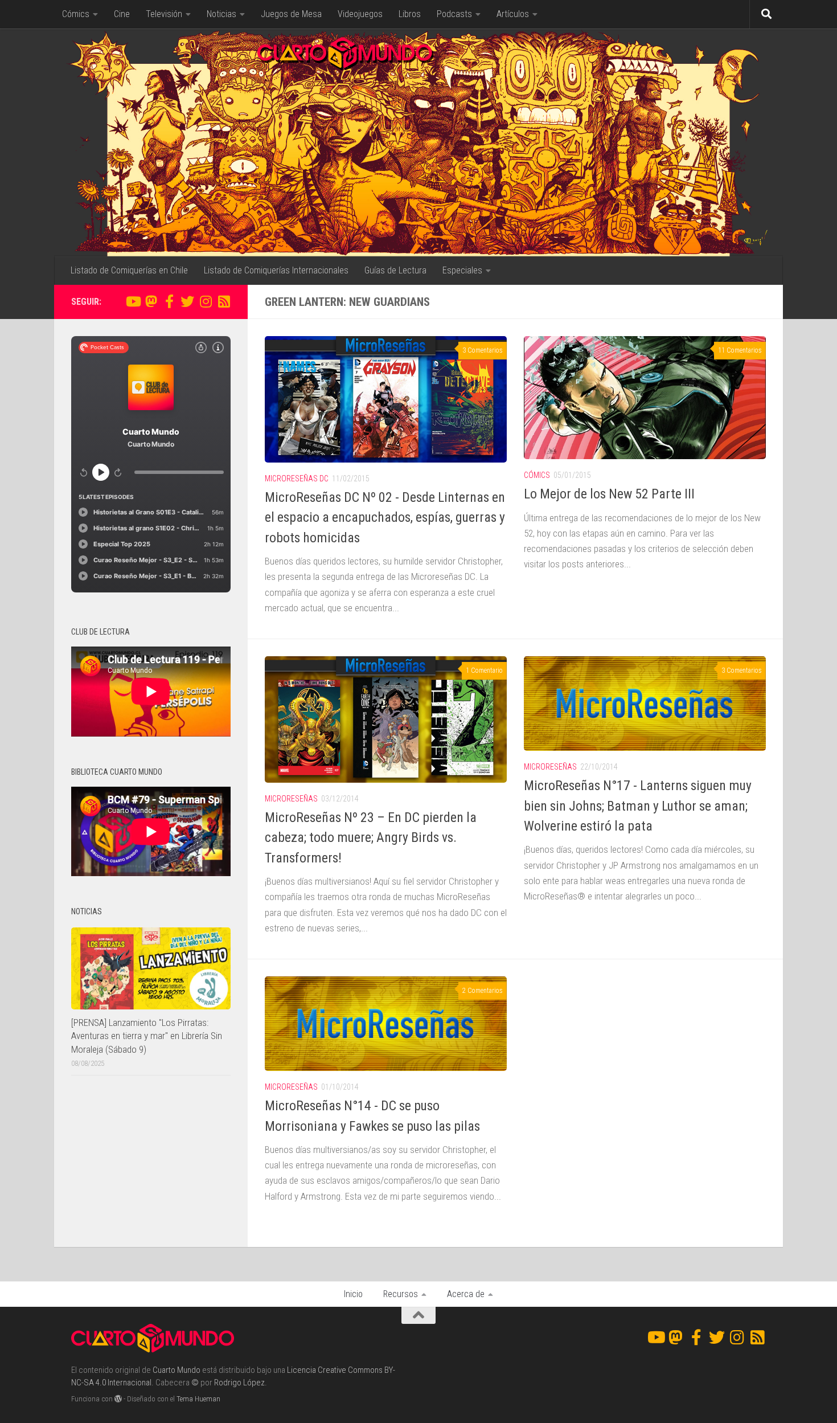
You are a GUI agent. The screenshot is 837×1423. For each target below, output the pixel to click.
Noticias (221, 14)
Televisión (164, 14)
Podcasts (454, 14)
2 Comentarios (482, 991)
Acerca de (466, 1294)
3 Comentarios (482, 350)
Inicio (353, 1294)
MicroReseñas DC (297, 478)
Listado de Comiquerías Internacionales (276, 270)
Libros (410, 14)
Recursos (400, 1294)
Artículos (513, 14)
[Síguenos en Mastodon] (151, 301)
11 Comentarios (740, 350)
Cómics (75, 14)
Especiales (462, 270)
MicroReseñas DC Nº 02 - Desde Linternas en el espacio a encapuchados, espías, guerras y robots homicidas (385, 517)
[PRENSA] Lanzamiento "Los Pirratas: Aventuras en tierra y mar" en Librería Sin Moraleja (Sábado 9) (146, 1036)
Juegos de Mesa (291, 14)
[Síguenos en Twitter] (187, 301)
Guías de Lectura (395, 270)
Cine (122, 14)
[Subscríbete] (224, 301)
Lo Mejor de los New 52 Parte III (609, 494)
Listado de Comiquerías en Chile (129, 270)
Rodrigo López (239, 1382)
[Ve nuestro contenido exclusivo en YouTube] (133, 301)
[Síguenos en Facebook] (169, 301)
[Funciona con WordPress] (118, 1398)
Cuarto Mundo (176, 1370)
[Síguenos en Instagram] (205, 301)
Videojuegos (360, 14)
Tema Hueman (198, 1399)
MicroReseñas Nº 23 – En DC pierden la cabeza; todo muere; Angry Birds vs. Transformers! (371, 837)
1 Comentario (484, 670)
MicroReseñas (291, 798)
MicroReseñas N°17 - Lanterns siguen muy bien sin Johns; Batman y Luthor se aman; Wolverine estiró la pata (638, 806)
